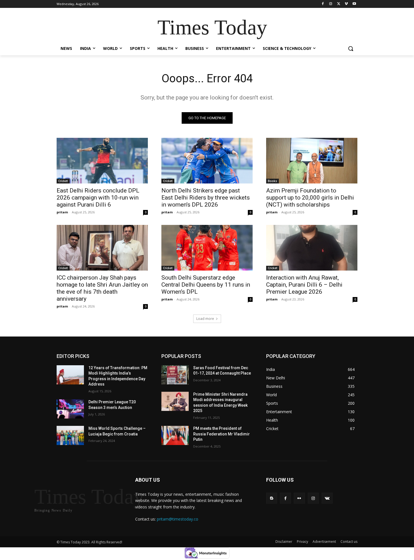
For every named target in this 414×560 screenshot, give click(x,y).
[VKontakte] (327, 498)
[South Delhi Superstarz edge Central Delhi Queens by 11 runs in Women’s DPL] (207, 248)
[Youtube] (354, 4)
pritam (62, 212)
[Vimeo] (346, 4)
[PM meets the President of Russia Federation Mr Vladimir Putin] (175, 435)
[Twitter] (338, 4)
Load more (205, 318)
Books (272, 181)
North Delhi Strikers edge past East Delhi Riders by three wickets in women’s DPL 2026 (205, 197)
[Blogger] (271, 498)
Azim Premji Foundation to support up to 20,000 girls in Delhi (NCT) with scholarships (310, 197)
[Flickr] (299, 498)
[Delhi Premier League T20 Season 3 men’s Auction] (70, 409)
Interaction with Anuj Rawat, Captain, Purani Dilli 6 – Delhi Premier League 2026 (304, 284)
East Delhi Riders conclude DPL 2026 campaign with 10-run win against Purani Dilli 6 (98, 197)
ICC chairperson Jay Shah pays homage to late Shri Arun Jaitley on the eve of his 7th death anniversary (102, 288)
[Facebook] (323, 4)
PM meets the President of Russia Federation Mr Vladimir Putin (221, 434)
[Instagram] (331, 4)
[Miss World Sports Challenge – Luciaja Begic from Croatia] (70, 435)
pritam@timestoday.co (177, 519)
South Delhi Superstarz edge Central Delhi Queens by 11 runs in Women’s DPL (205, 284)
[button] (350, 48)
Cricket (63, 181)
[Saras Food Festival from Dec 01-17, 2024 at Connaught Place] (175, 374)
